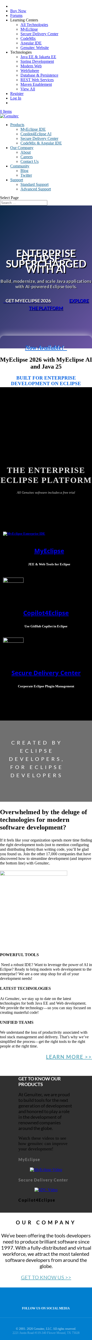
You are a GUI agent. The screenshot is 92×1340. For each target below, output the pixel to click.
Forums (16, 15)
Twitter (26, 175)
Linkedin (55, 1297)
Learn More (11, 633)
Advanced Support (35, 189)
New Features (34, 571)
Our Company (21, 147)
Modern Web (31, 66)
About (25, 152)
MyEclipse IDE (33, 129)
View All (27, 89)
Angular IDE (31, 43)
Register (17, 93)
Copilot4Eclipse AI (35, 134)
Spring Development (37, 61)
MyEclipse (29, 29)
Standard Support (34, 184)
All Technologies (34, 24)
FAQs (26, 633)
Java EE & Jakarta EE (38, 57)
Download (13, 564)
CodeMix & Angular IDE (41, 143)
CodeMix (28, 38)
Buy (18, 571)
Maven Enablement (36, 84)
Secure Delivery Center (39, 34)
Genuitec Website (34, 47)
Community (19, 166)
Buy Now (18, 11)
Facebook (44, 1297)
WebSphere (29, 70)
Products (17, 125)
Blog (24, 170)
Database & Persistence (39, 75)
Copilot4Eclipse (15, 606)
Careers (26, 157)
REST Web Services (37, 80)
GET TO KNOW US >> (46, 1277)
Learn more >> (69, 1057)
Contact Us (29, 161)
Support (16, 180)
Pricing (8, 571)
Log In (15, 98)
